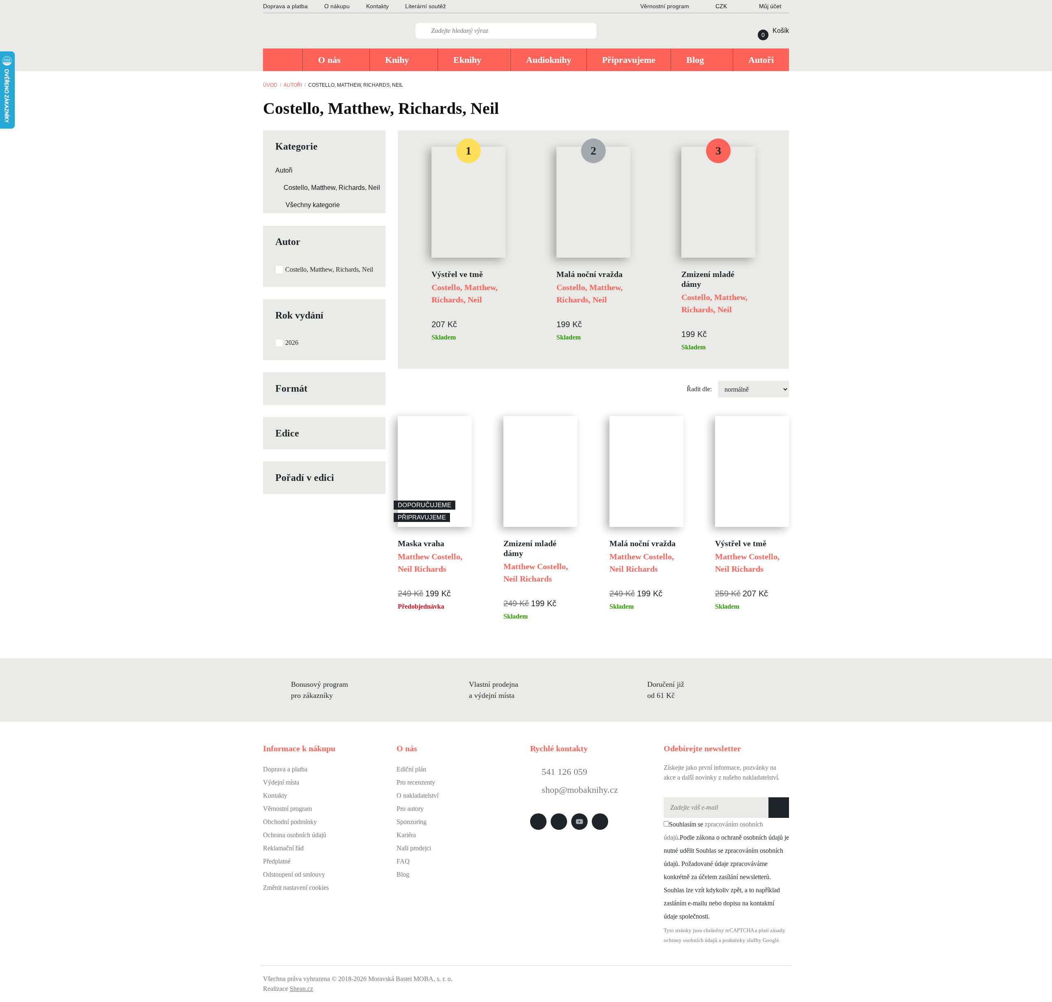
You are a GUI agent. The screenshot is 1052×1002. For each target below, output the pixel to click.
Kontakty (377, 6)
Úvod (270, 85)
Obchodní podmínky (290, 821)
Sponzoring (412, 821)
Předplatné (277, 861)
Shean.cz (301, 988)
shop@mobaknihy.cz (580, 790)
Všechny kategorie (313, 204)
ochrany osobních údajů (690, 940)
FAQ (403, 861)
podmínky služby (741, 940)
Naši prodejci (414, 848)
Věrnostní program (287, 808)
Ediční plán (411, 769)
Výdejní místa (281, 782)
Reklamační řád (283, 848)
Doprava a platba (285, 6)
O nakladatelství (417, 795)
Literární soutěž (425, 6)
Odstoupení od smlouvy (294, 874)
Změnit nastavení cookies (296, 887)
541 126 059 (563, 772)
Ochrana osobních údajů (294, 834)
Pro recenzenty (416, 782)
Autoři (293, 85)
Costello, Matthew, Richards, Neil (332, 187)
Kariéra (406, 834)
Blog (403, 874)
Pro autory (410, 808)
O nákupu (337, 6)
